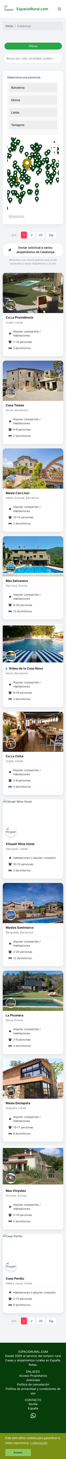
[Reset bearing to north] (54, 152)
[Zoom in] (54, 142)
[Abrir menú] (59, 9)
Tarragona (17, 125)
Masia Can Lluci (18, 493)
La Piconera (14, 1015)
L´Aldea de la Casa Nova (24, 668)
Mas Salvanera (17, 581)
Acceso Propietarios (33, 1375)
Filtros (33, 46)
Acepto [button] (18, 1452)
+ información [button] (38, 1443)
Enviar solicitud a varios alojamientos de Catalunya (35, 250)
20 (41, 235)
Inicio (9, 26)
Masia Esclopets (18, 1103)
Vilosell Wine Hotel (20, 844)
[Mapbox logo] (16, 217)
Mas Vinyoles (16, 1191)
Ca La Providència (19, 317)
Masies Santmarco (20, 927)
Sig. (51, 235)
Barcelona (18, 87)
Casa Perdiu (15, 1278)
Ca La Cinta (14, 756)
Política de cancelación (33, 1384)
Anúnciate (33, 1380)
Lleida (15, 112)
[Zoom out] (54, 147)
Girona (15, 100)
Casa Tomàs (15, 405)
